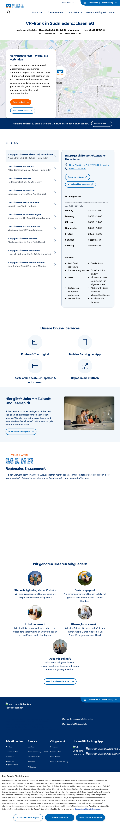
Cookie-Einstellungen (28, 817)
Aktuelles (32, 767)
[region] (60, 797)
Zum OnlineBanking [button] (21, 110)
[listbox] (32, 208)
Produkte (9, 747)
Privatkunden (68, 3)
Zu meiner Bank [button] (19, 102)
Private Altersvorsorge (60, 762)
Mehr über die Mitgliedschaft (58, 681)
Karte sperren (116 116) (38, 752)
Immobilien (10, 757)
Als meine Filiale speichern (79, 184)
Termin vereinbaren (76, 177)
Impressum (96, 809)
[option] (32, 156)
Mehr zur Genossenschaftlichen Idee (77, 719)
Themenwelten (12, 752)
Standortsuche (34, 757)
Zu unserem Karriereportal (19, 431)
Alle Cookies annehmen (90, 817)
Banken (31, 747)
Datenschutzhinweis (83, 809)
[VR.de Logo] (18, 6)
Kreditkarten (55, 752)
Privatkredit (55, 757)
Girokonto (54, 747)
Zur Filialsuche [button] (100, 124)
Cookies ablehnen (59, 817)
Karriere (31, 762)
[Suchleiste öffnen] (9, 12)
